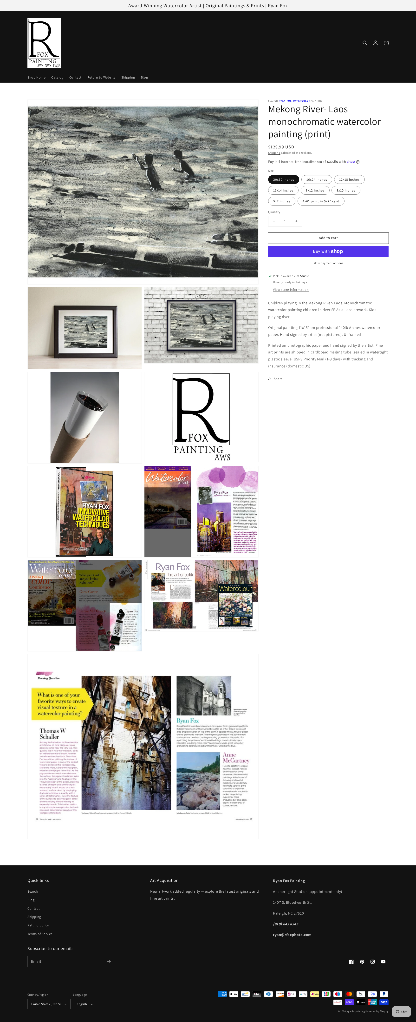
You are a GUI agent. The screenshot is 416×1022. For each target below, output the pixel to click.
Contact (33, 908)
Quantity (274, 212)
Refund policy (38, 925)
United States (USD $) (46, 1004)
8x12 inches (315, 190)
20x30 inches (283, 179)
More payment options (328, 263)
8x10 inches (346, 190)
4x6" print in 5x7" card (321, 201)
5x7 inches (281, 201)
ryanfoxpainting (356, 1011)
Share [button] (278, 379)
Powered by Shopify (377, 1011)
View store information (291, 289)
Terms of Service (40, 934)
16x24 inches (316, 179)
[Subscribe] (109, 961)
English (82, 1004)
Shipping (274, 152)
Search (32, 891)
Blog (30, 900)
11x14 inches (283, 190)
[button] (365, 43)
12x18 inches (349, 179)
